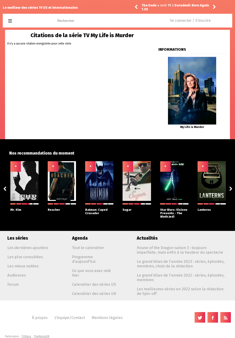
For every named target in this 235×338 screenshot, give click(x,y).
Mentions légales (107, 317)
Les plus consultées (25, 257)
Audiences (16, 275)
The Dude (149, 5)
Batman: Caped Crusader (96, 211)
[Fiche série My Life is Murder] (192, 58)
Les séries (17, 238)
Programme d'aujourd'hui (83, 259)
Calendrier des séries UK (94, 293)
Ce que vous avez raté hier (91, 272)
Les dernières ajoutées (27, 247)
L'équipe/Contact (69, 317)
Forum (13, 284)
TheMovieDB (41, 336)
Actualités (147, 238)
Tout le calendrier (88, 247)
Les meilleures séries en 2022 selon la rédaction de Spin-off (180, 291)
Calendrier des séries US (94, 284)
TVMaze (26, 336)
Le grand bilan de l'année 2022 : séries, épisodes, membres (180, 277)
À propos (40, 317)
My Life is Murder (192, 127)
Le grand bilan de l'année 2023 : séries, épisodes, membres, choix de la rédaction (180, 263)
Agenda (80, 238)
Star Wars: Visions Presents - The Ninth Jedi (173, 213)
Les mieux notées (23, 266)
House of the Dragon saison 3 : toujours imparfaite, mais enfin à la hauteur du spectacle (180, 250)
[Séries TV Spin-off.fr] (28, 21)
